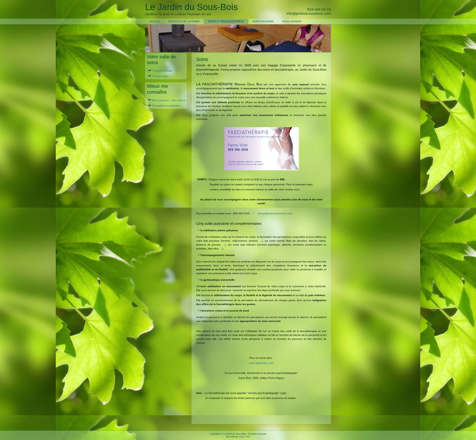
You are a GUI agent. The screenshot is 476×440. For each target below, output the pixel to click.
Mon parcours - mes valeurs (168, 100)
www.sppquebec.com (261, 362)
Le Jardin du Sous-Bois (234, 434)
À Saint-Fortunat (162, 70)
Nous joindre (292, 21)
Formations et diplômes (166, 105)
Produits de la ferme (184, 21)
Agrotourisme (263, 21)
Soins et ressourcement (226, 21)
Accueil (154, 21)
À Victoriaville (160, 76)
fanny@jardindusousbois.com (275, 213)
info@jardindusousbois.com (309, 13)
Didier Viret (244, 436)
